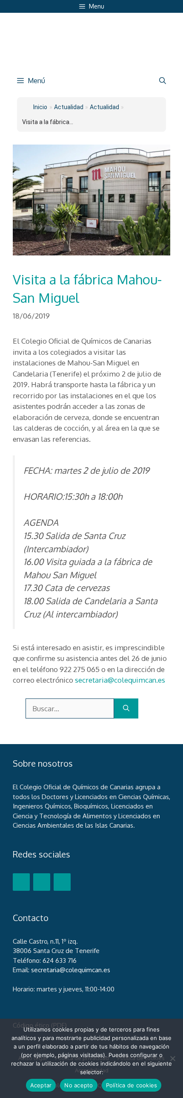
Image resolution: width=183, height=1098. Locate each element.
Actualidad (104, 107)
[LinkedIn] (62, 882)
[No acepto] (172, 1058)
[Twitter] (41, 882)
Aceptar (41, 1085)
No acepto (78, 1085)
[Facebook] (21, 882)
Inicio (40, 107)
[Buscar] (126, 708)
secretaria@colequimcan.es (120, 679)
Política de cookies (131, 1085)
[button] (163, 80)
